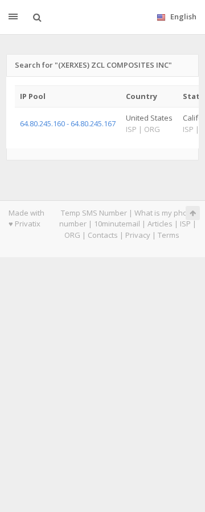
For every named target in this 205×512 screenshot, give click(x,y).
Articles (160, 223)
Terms (168, 235)
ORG (72, 235)
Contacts (103, 235)
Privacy (137, 235)
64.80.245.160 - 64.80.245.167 (68, 123)
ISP (185, 223)
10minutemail (117, 223)
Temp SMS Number (94, 213)
